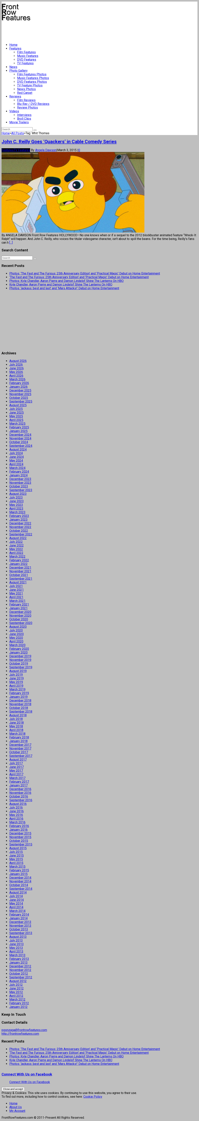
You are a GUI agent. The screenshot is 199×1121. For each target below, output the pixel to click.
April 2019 (16, 686)
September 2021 (20, 579)
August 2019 (18, 671)
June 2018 (16, 722)
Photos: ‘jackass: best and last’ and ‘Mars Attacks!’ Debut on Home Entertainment (64, 288)
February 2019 (19, 693)
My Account (17, 1111)
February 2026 (19, 383)
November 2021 (20, 571)
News (13, 67)
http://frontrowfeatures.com (20, 1034)
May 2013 (16, 948)
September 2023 (20, 490)
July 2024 (16, 453)
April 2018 (16, 730)
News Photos (26, 89)
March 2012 (17, 999)
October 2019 (18, 663)
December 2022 (20, 523)
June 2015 (16, 855)
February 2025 (19, 427)
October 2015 (18, 841)
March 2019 (17, 689)
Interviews (24, 115)
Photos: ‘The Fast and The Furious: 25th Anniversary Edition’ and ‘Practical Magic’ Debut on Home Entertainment (84, 273)
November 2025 (20, 394)
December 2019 (20, 656)
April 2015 (16, 863)
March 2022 (17, 556)
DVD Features (26, 59)
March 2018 (17, 734)
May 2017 (16, 770)
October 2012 (18, 973)
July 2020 (16, 630)
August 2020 (18, 626)
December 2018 (20, 700)
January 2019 (18, 697)
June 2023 (16, 501)
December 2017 (20, 745)
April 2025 (16, 420)
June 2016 (16, 811)
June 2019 (16, 678)
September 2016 (20, 800)
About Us (15, 1107)
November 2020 (20, 615)
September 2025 (20, 401)
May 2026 (16, 372)
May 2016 (16, 815)
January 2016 (18, 830)
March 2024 (17, 468)
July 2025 (16, 409)
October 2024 (18, 442)
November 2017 (20, 748)
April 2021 (16, 597)
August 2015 (18, 848)
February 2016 (19, 826)
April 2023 (16, 508)
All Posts (17, 133)
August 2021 (18, 582)
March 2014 (17, 911)
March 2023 (17, 512)
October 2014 (18, 885)
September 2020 (20, 623)
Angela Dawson (45, 150)
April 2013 (16, 951)
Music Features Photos (33, 78)
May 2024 (16, 460)
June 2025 (16, 412)
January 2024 (18, 475)
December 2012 (20, 966)
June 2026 (16, 368)
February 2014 (19, 914)
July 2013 (16, 940)
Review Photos (27, 107)
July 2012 (16, 985)
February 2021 (19, 604)
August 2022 (18, 538)
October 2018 (18, 708)
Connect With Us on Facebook (27, 1074)
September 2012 (20, 977)
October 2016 (18, 796)
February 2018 (19, 737)
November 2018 (20, 704)
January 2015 (18, 874)
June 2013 (16, 944)
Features (15, 48)
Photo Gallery (18, 70)
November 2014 (20, 881)
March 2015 (17, 866)
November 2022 (20, 527)
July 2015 (16, 852)
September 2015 (20, 844)
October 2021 (18, 575)
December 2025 (20, 390)
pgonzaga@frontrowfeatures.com (24, 1030)
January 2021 (18, 608)
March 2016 (17, 822)
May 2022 (16, 549)
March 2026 (17, 379)
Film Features (26, 52)
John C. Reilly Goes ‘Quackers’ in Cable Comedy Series (59, 141)
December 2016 (20, 789)
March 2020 (17, 645)
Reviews (15, 96)
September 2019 (20, 667)
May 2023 (16, 505)
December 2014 (20, 878)
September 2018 (20, 711)
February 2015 (19, 870)
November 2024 (20, 438)
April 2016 (16, 818)
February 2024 (19, 471)
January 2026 (18, 387)
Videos (14, 111)
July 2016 (16, 807)
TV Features (25, 63)
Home (13, 45)
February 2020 (19, 649)
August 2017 (18, 759)
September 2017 (20, 756)
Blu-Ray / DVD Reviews (33, 104)
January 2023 (18, 519)
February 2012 (19, 1003)
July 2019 (16, 674)
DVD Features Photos (32, 82)
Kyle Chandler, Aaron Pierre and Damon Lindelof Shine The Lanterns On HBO (60, 284)
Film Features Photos (31, 74)
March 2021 (17, 601)
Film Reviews (26, 100)
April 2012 (16, 996)
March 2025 (17, 423)
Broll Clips (24, 118)
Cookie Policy (92, 1096)
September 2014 (20, 889)
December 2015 (20, 833)
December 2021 (20, 567)
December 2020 (20, 612)
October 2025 (18, 398)
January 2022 (18, 564)
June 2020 (16, 634)
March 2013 (17, 955)
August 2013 (18, 937)
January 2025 (18, 431)
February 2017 (19, 782)
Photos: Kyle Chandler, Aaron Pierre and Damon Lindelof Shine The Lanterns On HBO (66, 281)
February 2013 (19, 959)
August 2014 (18, 892)
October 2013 (18, 929)
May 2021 (16, 593)
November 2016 (20, 793)
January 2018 (18, 741)
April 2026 (16, 375)
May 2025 (16, 416)
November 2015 (20, 837)
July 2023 (16, 497)
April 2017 (16, 774)
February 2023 (19, 516)
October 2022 (18, 531)
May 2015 (16, 859)
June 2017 (16, 767)
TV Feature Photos (30, 85)
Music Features (27, 56)
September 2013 (20, 933)
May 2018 (16, 726)
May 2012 (16, 992)
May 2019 (16, 682)
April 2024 (16, 464)
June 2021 (16, 590)
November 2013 (20, 925)
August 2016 (18, 804)
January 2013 (18, 962)
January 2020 (18, 652)
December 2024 (20, 435)
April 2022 (16, 553)
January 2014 (18, 918)
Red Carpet (24, 93)
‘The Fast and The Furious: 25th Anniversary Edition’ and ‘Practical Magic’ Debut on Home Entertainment (79, 277)
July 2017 (16, 763)
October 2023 (18, 486)
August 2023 (18, 494)
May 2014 (16, 903)
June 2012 (16, 988)
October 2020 (18, 619)
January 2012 (18, 1007)
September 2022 (20, 534)
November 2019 (20, 660)
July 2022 (16, 542)
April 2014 (16, 907)
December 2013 (20, 922)
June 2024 (16, 457)
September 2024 (20, 446)
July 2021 (16, 586)
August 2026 (18, 361)
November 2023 (20, 483)
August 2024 (18, 449)
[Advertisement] (72, 30)
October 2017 (18, 752)
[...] (11, 242)
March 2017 (17, 778)
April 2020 (16, 641)
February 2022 (19, 560)
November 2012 (20, 970)
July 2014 (16, 896)
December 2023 (20, 479)
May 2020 (16, 638)
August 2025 (18, 405)
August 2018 (18, 715)
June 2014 (16, 900)
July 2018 (16, 719)
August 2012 (18, 981)
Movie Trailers (19, 122)
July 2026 (16, 364)
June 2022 (16, 545)
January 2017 (18, 785)
